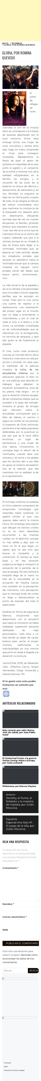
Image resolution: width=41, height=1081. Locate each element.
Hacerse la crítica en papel (14, 1070)
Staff (6, 1067)
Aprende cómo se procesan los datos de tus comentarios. (20, 959)
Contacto (7, 1063)
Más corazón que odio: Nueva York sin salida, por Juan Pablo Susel (19, 732)
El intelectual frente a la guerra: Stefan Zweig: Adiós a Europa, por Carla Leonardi (20, 760)
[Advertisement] (20, 20)
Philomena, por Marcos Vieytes (19, 786)
